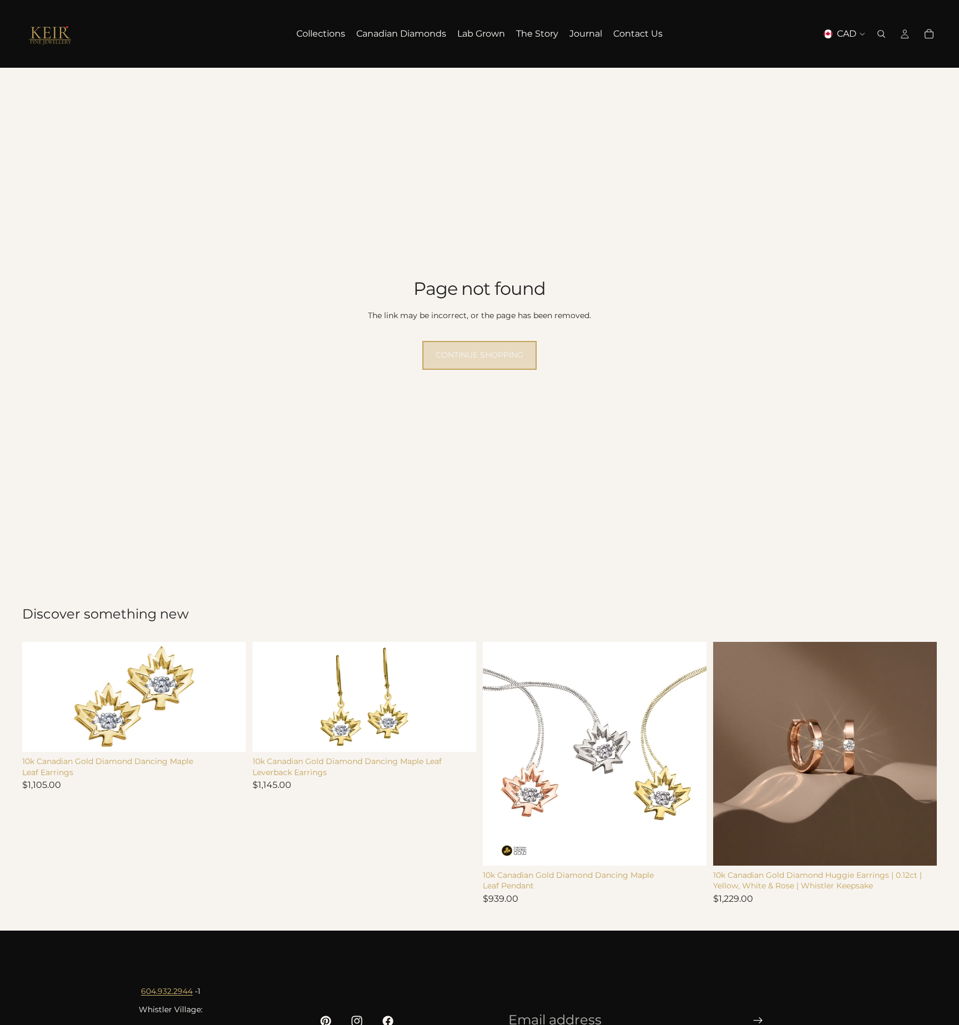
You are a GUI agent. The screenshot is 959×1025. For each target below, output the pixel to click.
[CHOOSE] (229, 735)
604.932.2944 (167, 991)
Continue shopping (479, 355)
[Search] (881, 34)
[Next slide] (689, 753)
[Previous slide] (499, 753)
